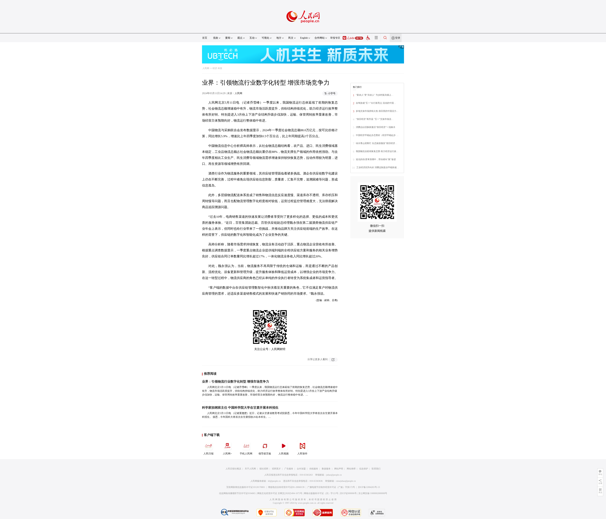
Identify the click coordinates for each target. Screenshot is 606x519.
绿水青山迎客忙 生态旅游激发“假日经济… (376, 143)
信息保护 (363, 469)
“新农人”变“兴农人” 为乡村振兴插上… (374, 95)
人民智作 (302, 453)
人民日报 (208, 453)
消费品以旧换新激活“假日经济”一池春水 (375, 127)
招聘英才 (276, 469)
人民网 (205, 68)
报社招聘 (263, 469)
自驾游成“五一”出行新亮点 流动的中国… (376, 103)
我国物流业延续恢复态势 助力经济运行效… (377, 151)
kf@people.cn (274, 481)
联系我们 (376, 469)
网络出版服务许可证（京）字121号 (321, 493)
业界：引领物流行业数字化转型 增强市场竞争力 (235, 381)
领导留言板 (264, 453)
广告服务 (288, 469)
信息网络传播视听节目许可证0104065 (237, 493)
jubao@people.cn (334, 475)
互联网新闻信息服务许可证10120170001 (245, 487)
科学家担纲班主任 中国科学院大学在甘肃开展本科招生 (240, 407)
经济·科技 (217, 68)
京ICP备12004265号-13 (369, 487)
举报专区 (335, 37)
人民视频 (284, 453)
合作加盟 (301, 469)
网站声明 (338, 469)
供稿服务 (313, 469)
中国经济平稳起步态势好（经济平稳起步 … (377, 135)
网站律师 (351, 469)
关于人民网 (250, 469)
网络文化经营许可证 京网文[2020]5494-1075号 (279, 493)
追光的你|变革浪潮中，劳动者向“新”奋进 (376, 159)
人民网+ (227, 453)
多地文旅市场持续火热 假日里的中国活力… (377, 111)
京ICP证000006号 (348, 493)
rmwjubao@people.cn (346, 481)
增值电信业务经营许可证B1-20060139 (286, 487)
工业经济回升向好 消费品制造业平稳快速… (377, 167)
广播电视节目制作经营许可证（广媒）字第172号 (331, 487)
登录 (397, 37)
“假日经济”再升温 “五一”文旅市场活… (374, 119)
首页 (204, 37)
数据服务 (326, 469)
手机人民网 (246, 453)
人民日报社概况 (233, 469)
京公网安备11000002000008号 (372, 493)
